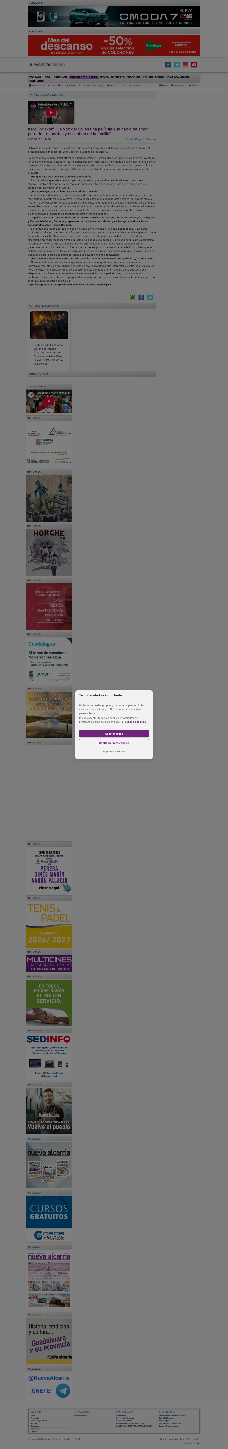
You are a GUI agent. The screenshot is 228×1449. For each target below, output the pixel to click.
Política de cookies (135, 721)
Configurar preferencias (114, 742)
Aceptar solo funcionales (114, 751)
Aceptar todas (114, 733)
